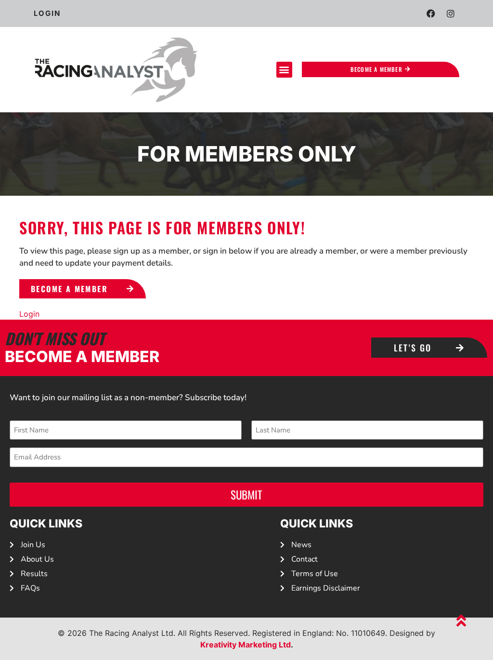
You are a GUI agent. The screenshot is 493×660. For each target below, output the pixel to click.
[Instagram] (450, 13)
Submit (246, 494)
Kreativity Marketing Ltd (245, 644)
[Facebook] (431, 13)
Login (29, 314)
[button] (284, 70)
